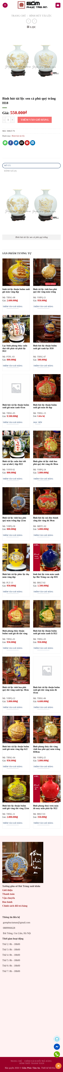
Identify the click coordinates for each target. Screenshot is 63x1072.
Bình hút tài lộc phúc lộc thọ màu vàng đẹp (15, 575)
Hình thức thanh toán (31, 1063)
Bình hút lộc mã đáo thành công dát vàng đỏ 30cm (45, 519)
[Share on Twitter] (16, 142)
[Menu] (5, 5)
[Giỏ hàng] (58, 5)
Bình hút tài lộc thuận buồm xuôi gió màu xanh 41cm (15, 406)
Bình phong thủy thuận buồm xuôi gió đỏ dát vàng (14, 632)
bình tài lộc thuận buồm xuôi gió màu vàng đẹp (16, 290)
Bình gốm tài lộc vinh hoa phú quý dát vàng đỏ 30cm (45, 462)
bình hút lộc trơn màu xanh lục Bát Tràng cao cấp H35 (46, 575)
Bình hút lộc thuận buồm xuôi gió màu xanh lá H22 (45, 632)
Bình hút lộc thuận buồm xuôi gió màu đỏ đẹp (45, 406)
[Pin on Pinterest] (27, 142)
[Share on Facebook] (10, 142)
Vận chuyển (8, 898)
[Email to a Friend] (21, 142)
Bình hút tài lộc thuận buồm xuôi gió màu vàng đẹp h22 (15, 747)
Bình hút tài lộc (40, 15)
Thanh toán (8, 894)
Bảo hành (7, 902)
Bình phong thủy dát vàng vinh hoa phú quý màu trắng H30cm (46, 749)
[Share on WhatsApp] (5, 142)
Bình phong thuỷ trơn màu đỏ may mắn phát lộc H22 (45, 807)
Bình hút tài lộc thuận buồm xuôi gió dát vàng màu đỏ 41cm (46, 690)
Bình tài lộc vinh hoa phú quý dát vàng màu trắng (45, 290)
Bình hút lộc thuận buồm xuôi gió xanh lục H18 (45, 347)
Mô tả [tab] (7, 165)
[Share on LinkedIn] (32, 142)
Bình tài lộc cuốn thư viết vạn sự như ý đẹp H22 (14, 462)
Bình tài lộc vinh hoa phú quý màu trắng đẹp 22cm (14, 519)
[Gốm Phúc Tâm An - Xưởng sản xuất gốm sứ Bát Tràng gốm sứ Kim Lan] (31, 5)
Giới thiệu (7, 890)
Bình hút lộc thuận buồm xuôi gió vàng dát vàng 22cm (15, 807)
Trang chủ (18, 15)
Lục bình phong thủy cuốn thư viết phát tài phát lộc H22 (14, 348)
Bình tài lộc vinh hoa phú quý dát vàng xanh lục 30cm (15, 688)
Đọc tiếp (37, 422)
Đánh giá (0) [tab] (10, 171)
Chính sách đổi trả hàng (14, 905)
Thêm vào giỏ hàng (35, 119)
